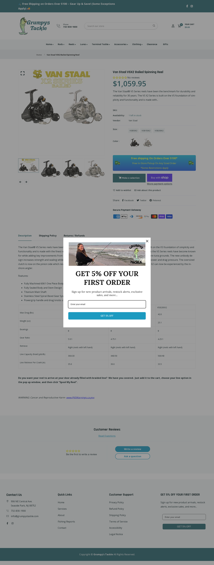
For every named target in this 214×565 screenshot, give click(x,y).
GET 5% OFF (107, 315)
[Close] (147, 241)
